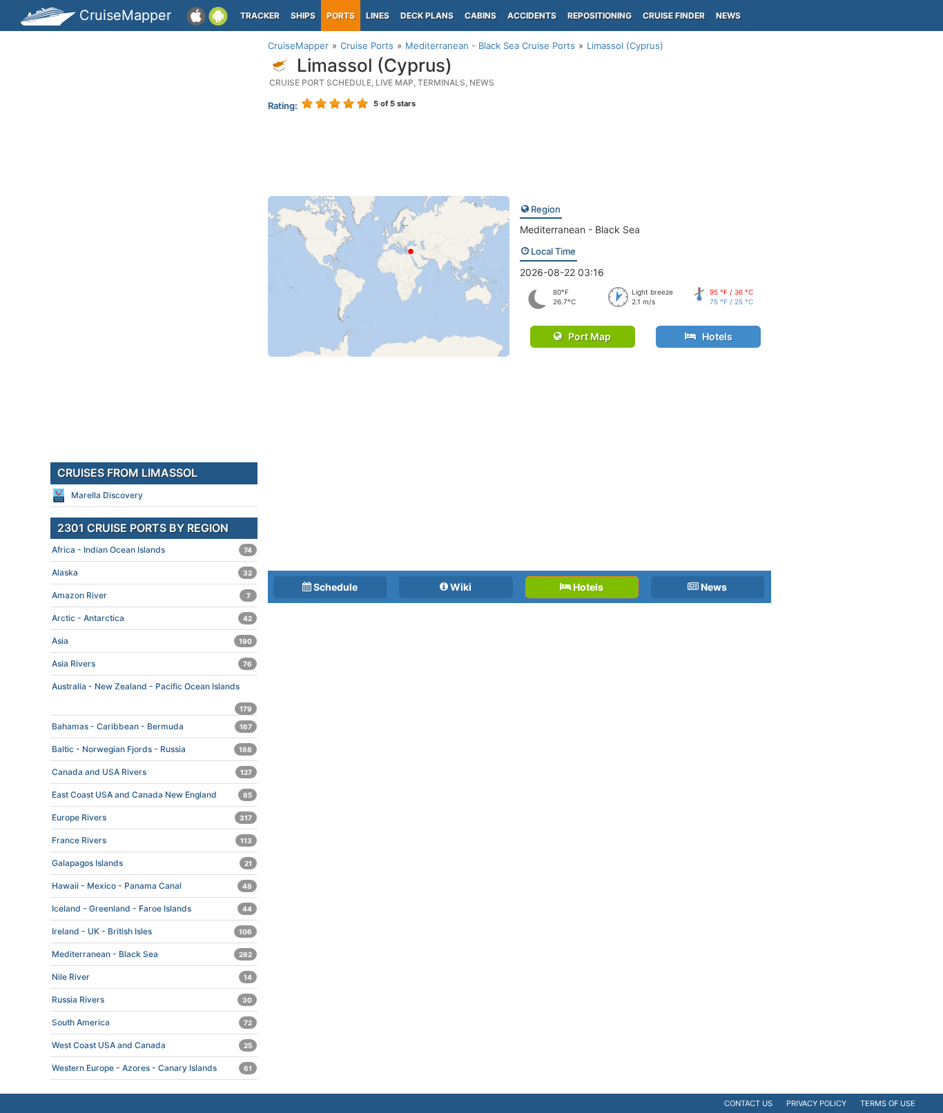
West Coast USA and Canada (152, 1045)
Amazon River (151, 595)
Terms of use (887, 1103)
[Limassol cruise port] (388, 275)
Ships (303, 15)
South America (152, 1022)
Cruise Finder (674, 15)
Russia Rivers (152, 999)
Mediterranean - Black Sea (580, 229)
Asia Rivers (152, 663)
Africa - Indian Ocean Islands (152, 549)
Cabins (480, 15)
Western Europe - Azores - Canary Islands (152, 1068)
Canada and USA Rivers (152, 772)
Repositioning (599, 15)
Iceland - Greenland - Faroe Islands (152, 908)
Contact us (748, 1103)
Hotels (714, 336)
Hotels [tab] (587, 587)
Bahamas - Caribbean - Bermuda (152, 726)
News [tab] (713, 587)
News (728, 15)
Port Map (586, 336)
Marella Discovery (107, 495)
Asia (152, 641)
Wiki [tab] (459, 587)
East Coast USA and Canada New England (152, 794)
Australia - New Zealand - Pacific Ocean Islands (152, 689)
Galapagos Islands (152, 863)
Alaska (152, 572)
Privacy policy (816, 1103)
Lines (377, 15)
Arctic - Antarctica (152, 618)
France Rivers (152, 840)
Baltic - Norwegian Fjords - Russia (152, 749)
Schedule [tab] (334, 587)
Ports (341, 15)
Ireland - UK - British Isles (152, 931)
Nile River (152, 977)
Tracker (260, 15)
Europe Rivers (152, 817)
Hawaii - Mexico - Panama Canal (152, 885)
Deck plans (427, 15)
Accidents (531, 15)
